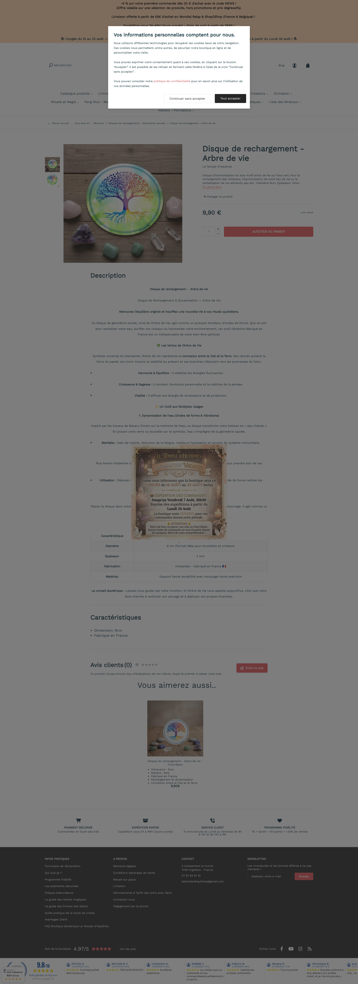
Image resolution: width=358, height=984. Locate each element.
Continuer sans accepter (187, 98)
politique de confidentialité (172, 81)
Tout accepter (230, 98)
